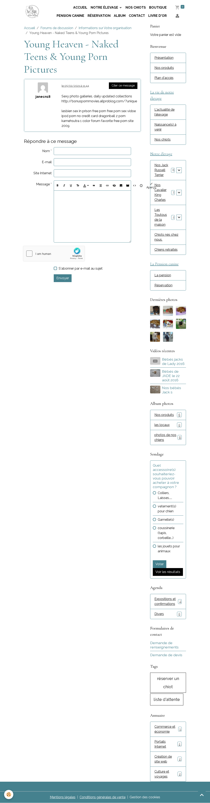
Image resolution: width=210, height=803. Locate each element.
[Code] (134, 185)
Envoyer (62, 278)
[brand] (32, 11)
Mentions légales (62, 797)
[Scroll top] (202, 795)
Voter (159, 564)
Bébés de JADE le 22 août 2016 (171, 375)
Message (43, 184)
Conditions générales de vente (103, 797)
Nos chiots (136, 7)
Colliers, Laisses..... (165, 495)
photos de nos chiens (167, 437)
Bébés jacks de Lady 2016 (173, 361)
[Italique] (64, 185)
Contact (137, 16)
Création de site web (167, 759)
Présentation (163, 58)
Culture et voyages (167, 774)
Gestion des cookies (145, 797)
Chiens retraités (166, 250)
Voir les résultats (167, 572)
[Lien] (107, 185)
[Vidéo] (127, 185)
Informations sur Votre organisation (105, 28)
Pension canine (70, 16)
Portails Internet (167, 744)
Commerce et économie (167, 729)
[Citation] (93, 185)
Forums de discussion (56, 28)
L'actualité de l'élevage (164, 112)
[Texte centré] (100, 185)
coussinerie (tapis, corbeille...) (166, 533)
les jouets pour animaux (169, 548)
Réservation (99, 16)
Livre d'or (157, 16)
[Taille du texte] (77, 185)
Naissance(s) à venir (165, 127)
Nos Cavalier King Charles (160, 192)
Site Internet (42, 173)
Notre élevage (105, 7)
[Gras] (57, 185)
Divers (167, 614)
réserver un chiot (168, 682)
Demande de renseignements (164, 645)
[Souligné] (70, 185)
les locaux (167, 425)
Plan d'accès (163, 78)
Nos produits (164, 68)
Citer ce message (123, 85)
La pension (162, 275)
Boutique (158, 7)
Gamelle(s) (166, 520)
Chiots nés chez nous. (166, 237)
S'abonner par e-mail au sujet (81, 268)
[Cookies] (8, 794)
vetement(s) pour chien (167, 508)
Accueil (29, 28)
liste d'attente (167, 699)
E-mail (47, 162)
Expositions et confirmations (167, 601)
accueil (80, 7)
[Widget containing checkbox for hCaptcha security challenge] (54, 253)
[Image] (121, 185)
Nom (46, 151)
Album (120, 16)
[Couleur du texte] (86, 185)
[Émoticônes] (141, 185)
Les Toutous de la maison (160, 217)
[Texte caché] (114, 185)
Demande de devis (166, 655)
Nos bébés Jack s (171, 390)
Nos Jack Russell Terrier (161, 170)
